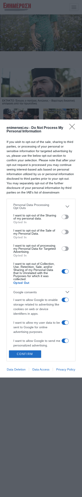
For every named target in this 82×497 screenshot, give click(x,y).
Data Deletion (16, 369)
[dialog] (41, 248)
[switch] (65, 217)
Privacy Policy (65, 369)
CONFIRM (25, 354)
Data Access (40, 369)
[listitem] (41, 206)
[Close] (73, 128)
